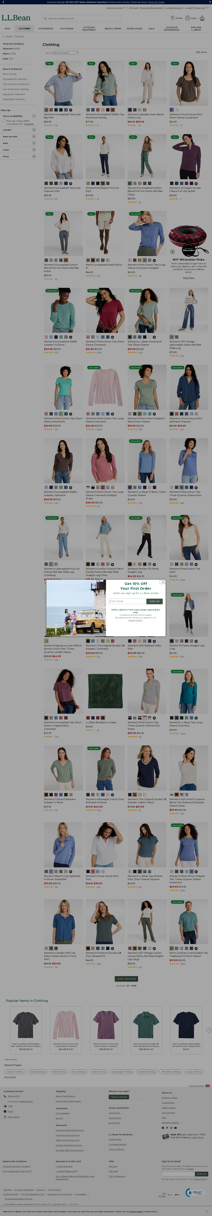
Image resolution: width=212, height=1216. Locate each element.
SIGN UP (155, 601)
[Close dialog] (162, 582)
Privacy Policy (135, 620)
